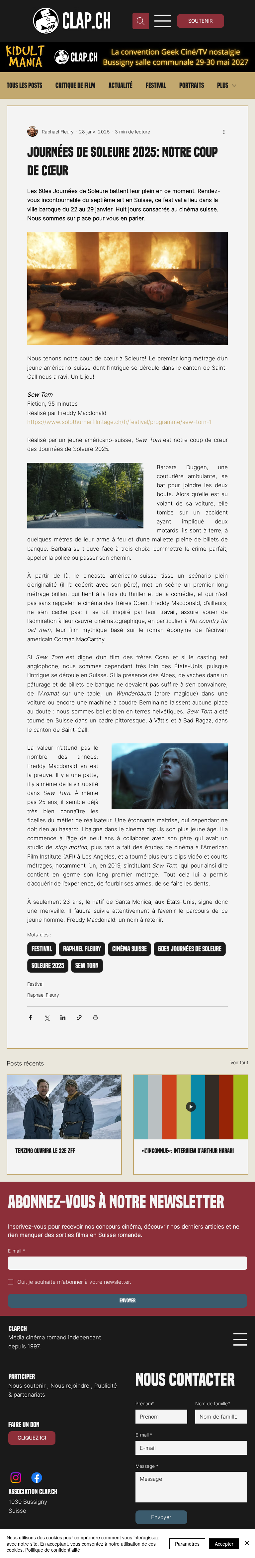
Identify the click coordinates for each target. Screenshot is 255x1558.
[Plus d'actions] (224, 131)
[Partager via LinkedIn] (63, 1017)
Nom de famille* (212, 1403)
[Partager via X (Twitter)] (46, 1017)
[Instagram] (16, 1477)
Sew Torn (87, 966)
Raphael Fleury (82, 949)
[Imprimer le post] (95, 1017)
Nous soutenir (26, 1385)
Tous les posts (24, 86)
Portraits (191, 86)
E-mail (16, 1251)
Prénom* (144, 1403)
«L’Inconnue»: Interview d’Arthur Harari (188, 1150)
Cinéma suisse (129, 949)
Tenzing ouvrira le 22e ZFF (45, 1150)
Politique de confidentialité (52, 1549)
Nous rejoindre (69, 1385)
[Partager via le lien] (79, 1017)
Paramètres (187, 1543)
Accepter (224, 1543)
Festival (156, 86)
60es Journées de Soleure (189, 949)
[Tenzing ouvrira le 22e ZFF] (64, 1107)
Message (146, 1466)
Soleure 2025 (48, 966)
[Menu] (163, 21)
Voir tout (239, 1062)
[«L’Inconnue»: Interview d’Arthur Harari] (191, 1107)
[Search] (140, 21)
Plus (222, 86)
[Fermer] (247, 1543)
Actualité (120, 86)
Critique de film (75, 86)
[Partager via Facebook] (30, 1017)
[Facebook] (37, 1477)
